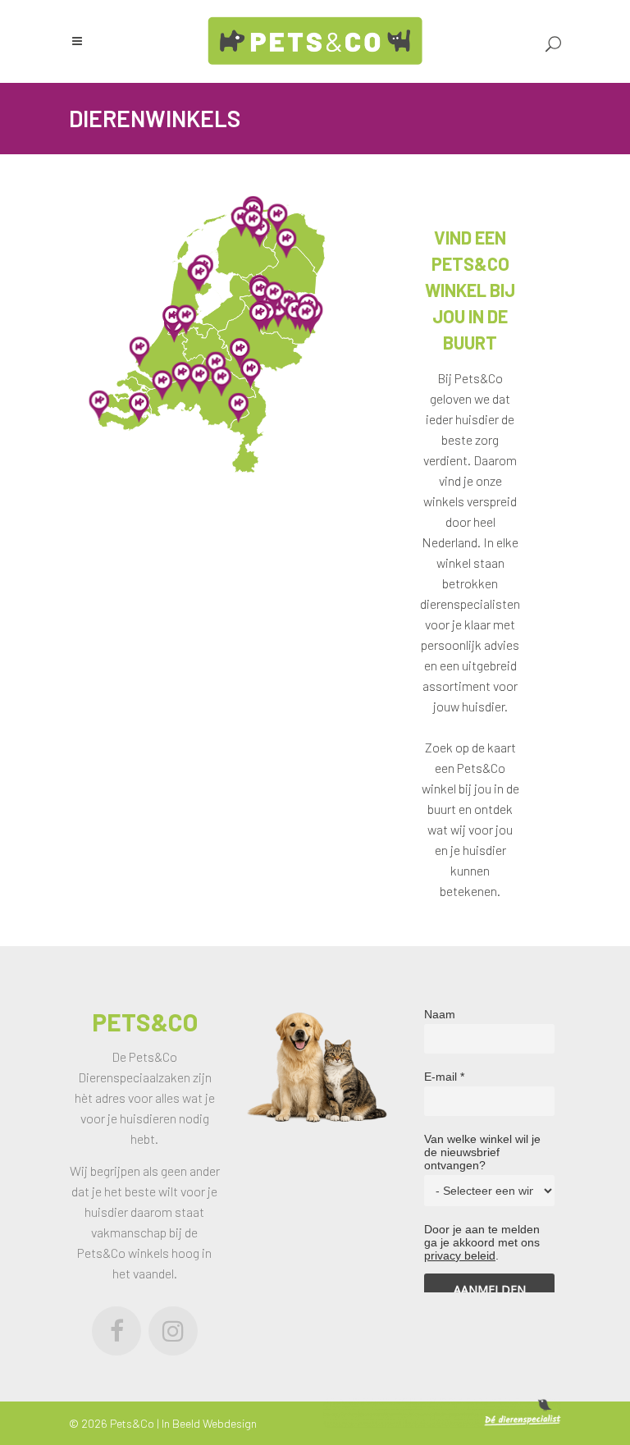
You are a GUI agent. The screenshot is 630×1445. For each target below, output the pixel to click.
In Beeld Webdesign (209, 1423)
